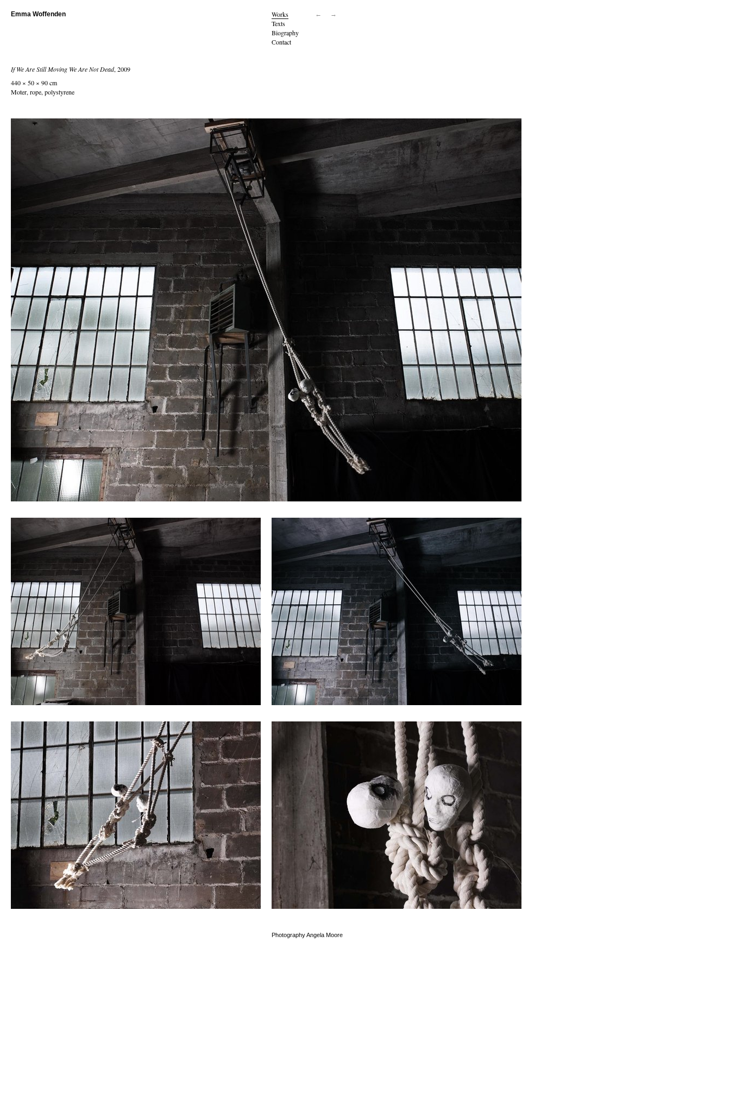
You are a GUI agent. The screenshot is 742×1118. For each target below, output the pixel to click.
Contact (281, 41)
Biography (285, 32)
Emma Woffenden (38, 14)
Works (280, 14)
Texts (278, 23)
